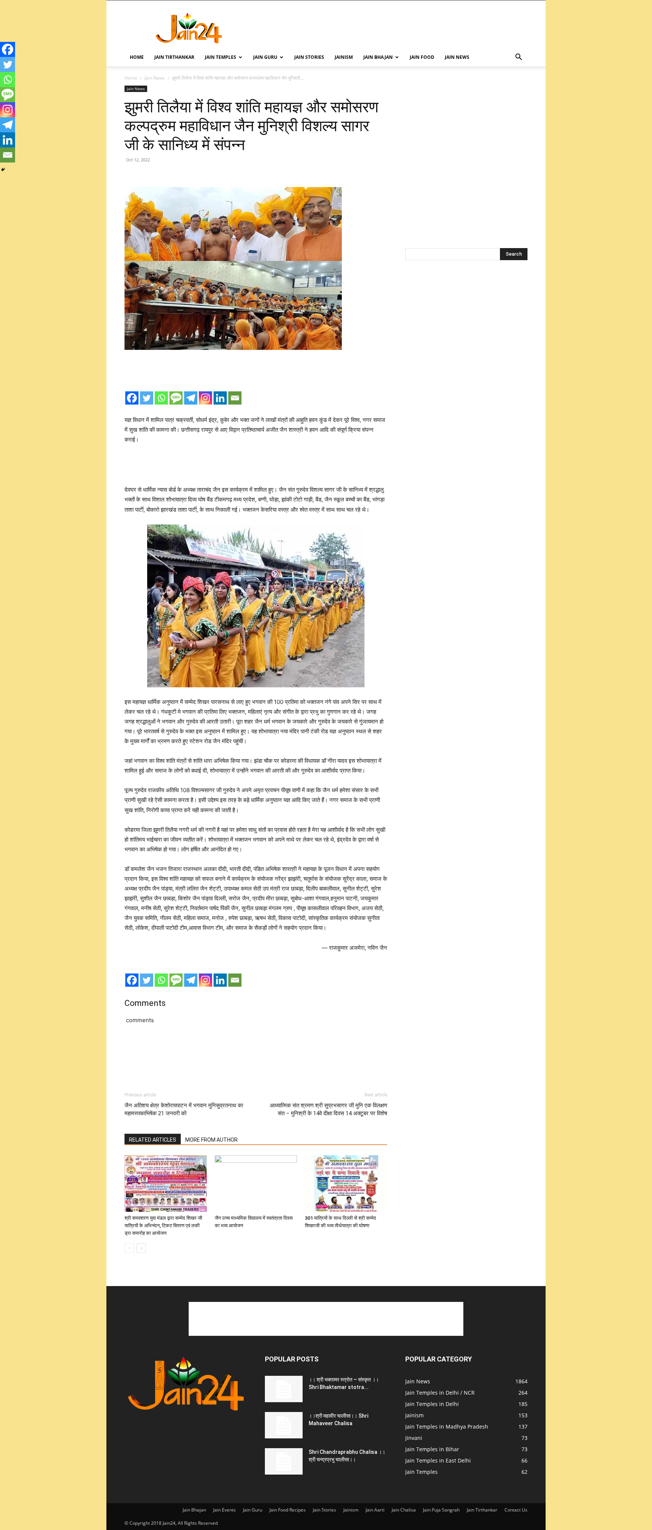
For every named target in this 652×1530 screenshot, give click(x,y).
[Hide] (3, 170)
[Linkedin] (220, 398)
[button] (518, 57)
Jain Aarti (375, 1510)
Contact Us (515, 1510)
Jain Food (422, 57)
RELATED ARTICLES (152, 1140)
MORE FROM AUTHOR (211, 1140)
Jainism (344, 57)
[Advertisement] (390, 28)
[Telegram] (190, 398)
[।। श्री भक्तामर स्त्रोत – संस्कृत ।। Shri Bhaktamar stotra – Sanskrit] (284, 1389)
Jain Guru (265, 57)
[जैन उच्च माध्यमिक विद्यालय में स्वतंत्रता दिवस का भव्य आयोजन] (256, 1183)
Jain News (457, 57)
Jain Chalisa (404, 1510)
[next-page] (141, 1248)
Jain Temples (220, 57)
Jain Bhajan (378, 57)
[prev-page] (129, 1248)
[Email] (234, 398)
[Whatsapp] (161, 398)
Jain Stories (309, 57)
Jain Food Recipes (287, 1510)
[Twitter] (146, 398)
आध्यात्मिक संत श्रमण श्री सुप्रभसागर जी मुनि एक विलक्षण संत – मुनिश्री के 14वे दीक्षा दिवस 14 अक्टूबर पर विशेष (328, 1109)
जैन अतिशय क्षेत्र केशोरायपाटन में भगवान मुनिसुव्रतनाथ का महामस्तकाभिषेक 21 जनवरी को (184, 1109)
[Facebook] (131, 398)
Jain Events (224, 1510)
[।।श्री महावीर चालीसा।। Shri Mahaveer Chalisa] (284, 1425)
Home (137, 57)
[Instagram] (205, 398)
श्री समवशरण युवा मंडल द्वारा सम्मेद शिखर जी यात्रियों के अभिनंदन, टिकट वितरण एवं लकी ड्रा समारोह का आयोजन (163, 1225)
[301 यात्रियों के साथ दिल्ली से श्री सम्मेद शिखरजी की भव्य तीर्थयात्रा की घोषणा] (346, 1183)
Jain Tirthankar (174, 57)
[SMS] (176, 398)
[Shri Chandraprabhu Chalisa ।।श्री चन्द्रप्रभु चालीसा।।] (284, 1461)
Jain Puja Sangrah (441, 1510)
